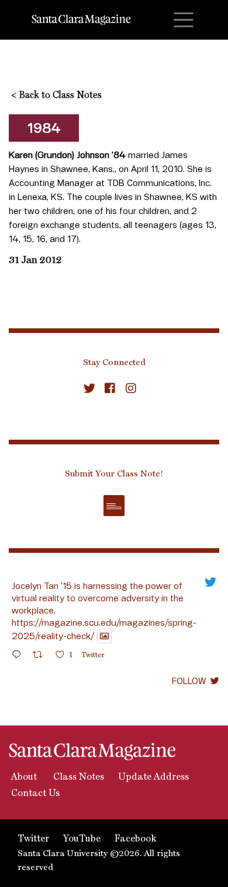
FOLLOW (189, 680)
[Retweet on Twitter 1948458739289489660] (41, 656)
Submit (114, 505)
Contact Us (34, 793)
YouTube (82, 839)
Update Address (153, 777)
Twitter (33, 839)
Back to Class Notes (56, 95)
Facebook (135, 839)
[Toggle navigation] (183, 20)
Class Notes (77, 777)
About (23, 777)
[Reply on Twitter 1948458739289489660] (19, 656)
